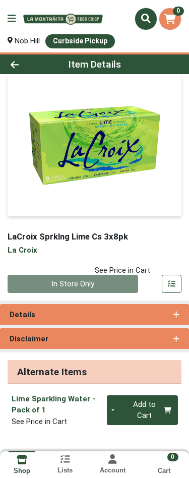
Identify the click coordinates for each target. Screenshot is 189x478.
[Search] (146, 19)
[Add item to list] (172, 284)
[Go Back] (29, 64)
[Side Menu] (12, 19)
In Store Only (72, 283)
